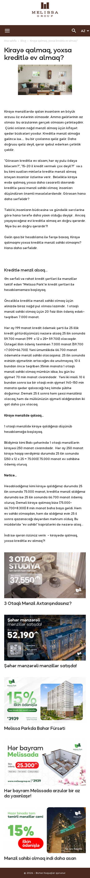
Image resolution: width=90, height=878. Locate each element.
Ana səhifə (10, 40)
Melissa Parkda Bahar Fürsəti (34, 728)
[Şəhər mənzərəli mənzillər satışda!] (45, 638)
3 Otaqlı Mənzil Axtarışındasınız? (38, 603)
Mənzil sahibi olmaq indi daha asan (40, 858)
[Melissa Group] (45, 9)
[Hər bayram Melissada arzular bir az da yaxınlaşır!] (45, 762)
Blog (23, 40)
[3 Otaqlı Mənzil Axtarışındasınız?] (45, 575)
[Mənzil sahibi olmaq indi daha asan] (45, 830)
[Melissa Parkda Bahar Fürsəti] (45, 700)
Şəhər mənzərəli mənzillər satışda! (40, 665)
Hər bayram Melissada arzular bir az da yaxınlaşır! (42, 793)
